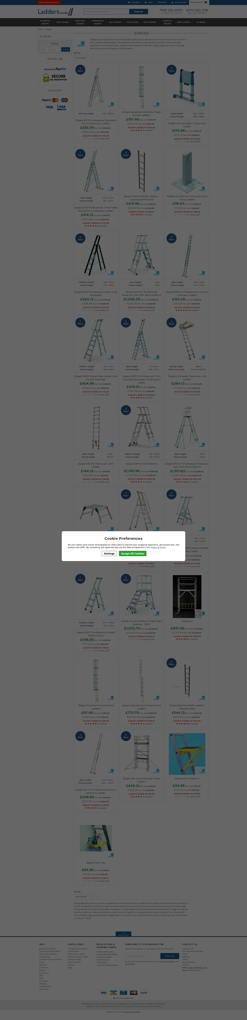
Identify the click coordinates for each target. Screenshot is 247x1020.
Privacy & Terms (158, 547)
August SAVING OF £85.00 (96, 721)
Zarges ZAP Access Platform (142, 463)
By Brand (201, 22)
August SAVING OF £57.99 (96, 308)
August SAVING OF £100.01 (96, 136)
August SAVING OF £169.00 (187, 636)
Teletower (187, 621)
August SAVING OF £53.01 (141, 212)
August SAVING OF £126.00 (141, 395)
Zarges (49, 29)
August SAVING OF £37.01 (187, 308)
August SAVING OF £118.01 (141, 564)
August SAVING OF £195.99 (187, 721)
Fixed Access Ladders (76, 954)
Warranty (42, 984)
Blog (70, 967)
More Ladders (184, 22)
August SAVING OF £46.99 (187, 392)
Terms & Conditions (167, 961)
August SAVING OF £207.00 (141, 479)
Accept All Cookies (132, 553)
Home (40, 29)
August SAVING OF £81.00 (141, 794)
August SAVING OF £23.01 (96, 878)
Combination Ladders (97, 22)
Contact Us (43, 967)
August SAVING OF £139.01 (141, 721)
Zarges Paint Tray (95, 862)
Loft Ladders (115, 22)
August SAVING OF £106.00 (141, 128)
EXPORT (163, 2)
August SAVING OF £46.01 (96, 648)
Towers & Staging (167, 22)
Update (65, 49)
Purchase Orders (74, 959)
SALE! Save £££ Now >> (49, 2)
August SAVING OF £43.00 (187, 139)
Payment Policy (45, 986)
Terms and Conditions (48, 954)
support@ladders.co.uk (197, 967)
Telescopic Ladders (80, 22)
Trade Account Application (49, 951)
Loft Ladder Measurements (107, 965)
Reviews (71, 965)
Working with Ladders (105, 952)
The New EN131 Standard (77, 949)
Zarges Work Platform (187, 778)
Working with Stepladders (106, 954)
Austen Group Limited (132, 1012)
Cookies (42, 970)
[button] (55, 44)
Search (138, 11)
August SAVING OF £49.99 (96, 805)
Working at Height (103, 957)
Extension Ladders (45, 22)
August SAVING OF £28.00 (187, 794)
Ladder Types (101, 962)
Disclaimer (43, 981)
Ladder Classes (102, 960)
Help (150, 2)
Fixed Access (132, 22)
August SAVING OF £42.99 (96, 479)
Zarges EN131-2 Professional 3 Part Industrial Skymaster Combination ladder (141, 379)
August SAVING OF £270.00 (187, 479)
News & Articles (74, 962)
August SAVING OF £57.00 (96, 223)
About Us (43, 965)
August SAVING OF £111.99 (187, 564)
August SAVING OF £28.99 (187, 212)
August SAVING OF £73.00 (96, 392)
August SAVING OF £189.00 (141, 308)
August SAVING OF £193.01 (141, 637)
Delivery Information (47, 949)
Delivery (135, 2)
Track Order (44, 989)
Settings (109, 553)
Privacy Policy (44, 957)
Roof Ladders (149, 22)
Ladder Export (73, 951)
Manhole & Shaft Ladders (78, 957)
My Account (180, 2)
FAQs (41, 975)
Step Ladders (62, 22)
